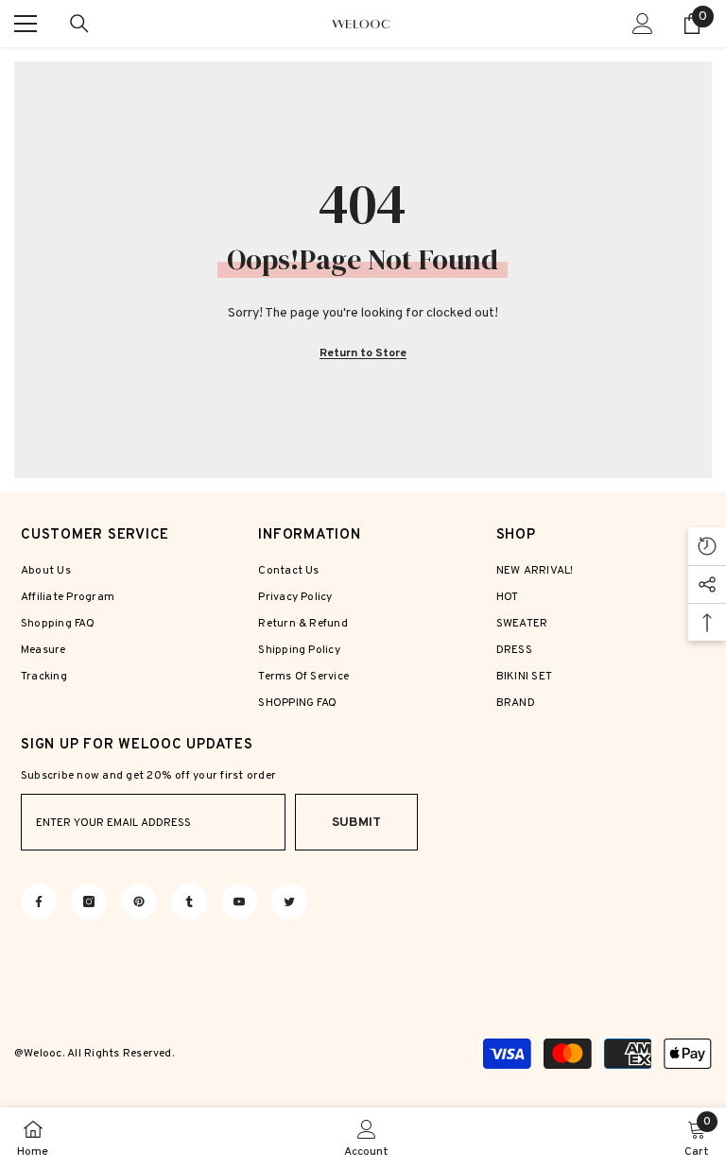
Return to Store (363, 353)
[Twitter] (289, 901)
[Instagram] (89, 901)
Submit (356, 823)
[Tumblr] (189, 901)
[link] (366, 1137)
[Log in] (642, 23)
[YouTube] (239, 901)
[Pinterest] (139, 901)
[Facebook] (39, 901)
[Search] (79, 23)
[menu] (25, 23)
